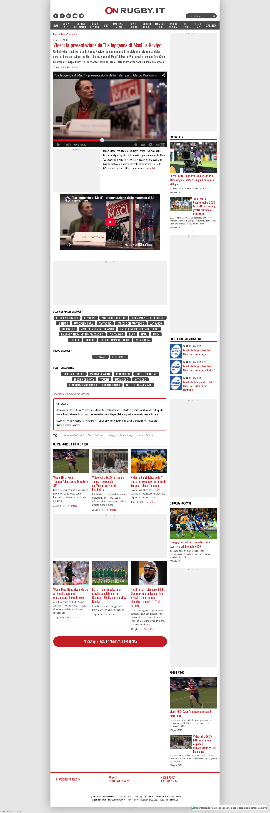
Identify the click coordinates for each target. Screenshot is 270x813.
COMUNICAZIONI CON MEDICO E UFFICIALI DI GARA (94, 385)
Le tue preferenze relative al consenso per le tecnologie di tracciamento (230, 807)
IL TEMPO (63, 323)
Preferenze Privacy (119, 781)
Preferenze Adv (169, 781)
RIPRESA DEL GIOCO (74, 374)
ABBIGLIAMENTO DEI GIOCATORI (148, 317)
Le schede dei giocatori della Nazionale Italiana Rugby (197, 352)
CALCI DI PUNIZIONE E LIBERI (115, 340)
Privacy (113, 777)
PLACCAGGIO (116, 334)
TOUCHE (75, 340)
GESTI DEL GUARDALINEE (138, 385)
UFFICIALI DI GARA (83, 323)
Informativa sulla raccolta (11, 811)
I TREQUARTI (118, 357)
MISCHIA (89, 340)
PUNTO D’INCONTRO (146, 374)
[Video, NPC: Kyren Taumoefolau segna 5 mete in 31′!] (71, 461)
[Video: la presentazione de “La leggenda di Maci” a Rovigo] (110, 110)
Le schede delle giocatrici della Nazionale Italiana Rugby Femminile (198, 386)
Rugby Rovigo (126, 435)
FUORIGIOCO (68, 329)
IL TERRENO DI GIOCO (67, 317)
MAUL (144, 334)
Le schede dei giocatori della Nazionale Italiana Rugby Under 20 (199, 368)
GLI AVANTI (100, 357)
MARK (156, 334)
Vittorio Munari (145, 435)
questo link (150, 168)
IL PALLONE (89, 317)
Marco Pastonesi (96, 435)
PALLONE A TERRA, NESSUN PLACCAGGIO (82, 334)
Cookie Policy (168, 777)
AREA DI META (143, 340)
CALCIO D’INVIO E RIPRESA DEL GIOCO (139, 329)
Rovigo (111, 435)
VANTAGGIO (105, 323)
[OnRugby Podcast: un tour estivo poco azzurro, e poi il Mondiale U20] (193, 524)
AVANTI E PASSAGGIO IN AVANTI (97, 329)
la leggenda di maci (73, 435)
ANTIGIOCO (156, 323)
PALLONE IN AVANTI (100, 374)
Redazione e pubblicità (68, 779)
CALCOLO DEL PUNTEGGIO (131, 323)
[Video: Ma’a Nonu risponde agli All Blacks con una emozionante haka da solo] (71, 573)
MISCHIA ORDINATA (84, 379)
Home (56, 34)
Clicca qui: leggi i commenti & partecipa (110, 641)
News (62, 34)
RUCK (132, 334)
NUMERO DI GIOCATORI (113, 317)
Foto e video (72, 34)
